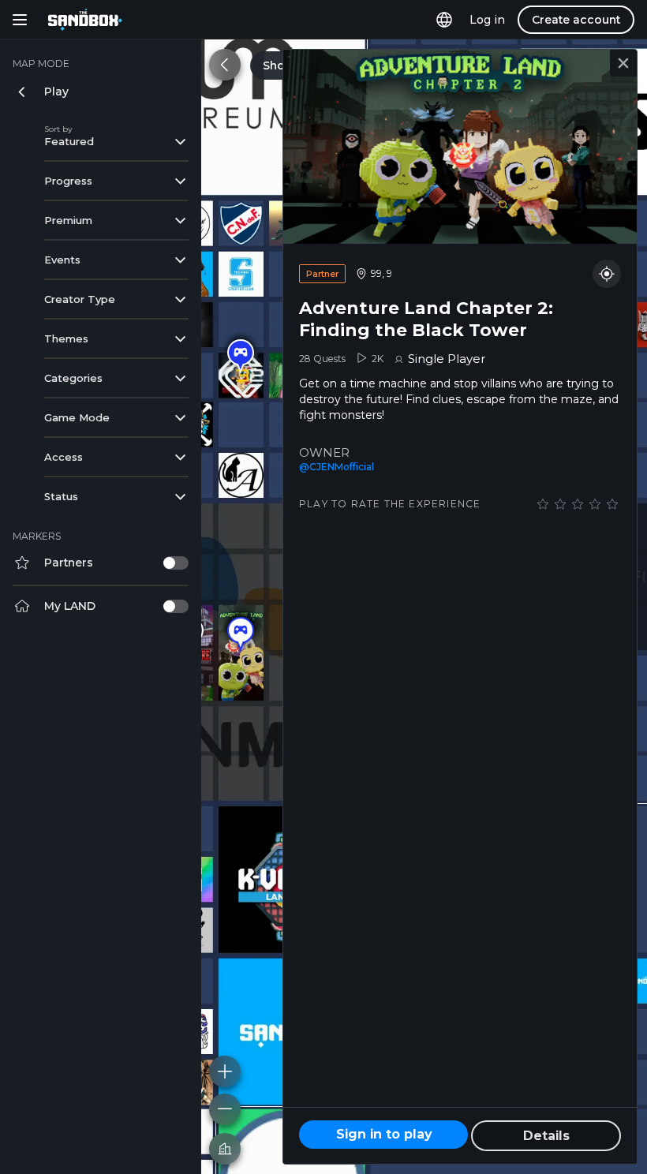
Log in (487, 20)
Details (546, 1135)
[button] (240, 356)
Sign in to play (384, 1134)
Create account (576, 20)
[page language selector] (444, 19)
